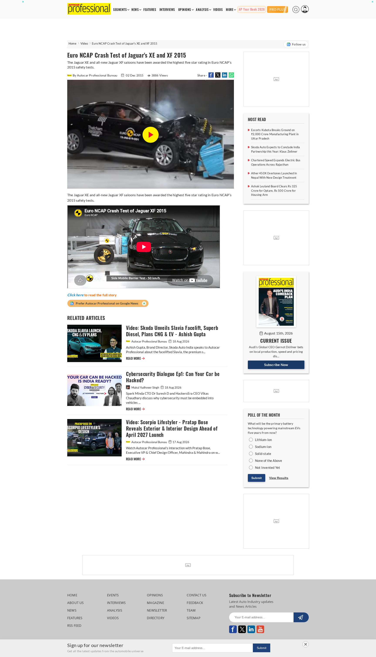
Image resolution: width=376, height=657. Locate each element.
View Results (278, 478)
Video (84, 43)
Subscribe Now (276, 365)
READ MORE (135, 358)
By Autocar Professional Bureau (95, 75)
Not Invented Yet (267, 467)
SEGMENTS (120, 10)
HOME (72, 595)
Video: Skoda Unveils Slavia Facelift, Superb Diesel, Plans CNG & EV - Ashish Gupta (172, 331)
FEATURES (149, 10)
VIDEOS (218, 10)
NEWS (135, 10)
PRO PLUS (277, 9)
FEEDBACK (195, 602)
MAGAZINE (155, 602)
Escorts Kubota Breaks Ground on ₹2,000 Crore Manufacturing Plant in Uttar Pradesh (275, 134)
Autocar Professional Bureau (149, 341)
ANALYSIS (202, 10)
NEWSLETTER (157, 610)
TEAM (191, 610)
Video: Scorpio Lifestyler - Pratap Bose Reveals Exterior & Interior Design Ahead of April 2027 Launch (171, 428)
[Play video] (150, 135)
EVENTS (113, 595)
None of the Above (268, 460)
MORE (229, 10)
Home (72, 43)
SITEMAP (193, 618)
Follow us (299, 44)
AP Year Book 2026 (252, 9)
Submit (256, 478)
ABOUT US (75, 602)
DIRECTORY (155, 618)
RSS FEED (74, 625)
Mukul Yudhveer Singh (145, 387)
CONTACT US (196, 595)
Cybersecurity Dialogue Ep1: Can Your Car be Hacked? (173, 377)
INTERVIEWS (167, 10)
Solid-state (263, 454)
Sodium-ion (263, 447)
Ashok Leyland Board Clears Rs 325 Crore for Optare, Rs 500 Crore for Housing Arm (274, 190)
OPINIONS (184, 10)
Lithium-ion (263, 440)
